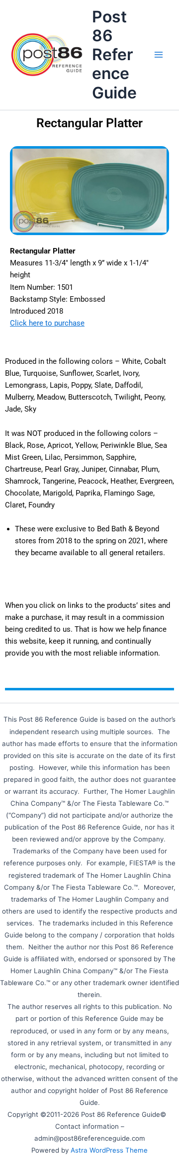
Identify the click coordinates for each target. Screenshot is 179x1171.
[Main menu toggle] (158, 54)
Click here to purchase (47, 323)
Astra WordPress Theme (109, 1150)
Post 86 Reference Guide (114, 54)
